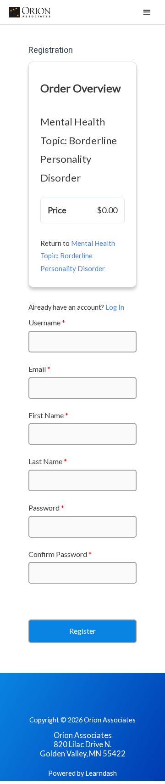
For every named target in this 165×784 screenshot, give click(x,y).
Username (46, 322)
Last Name (47, 461)
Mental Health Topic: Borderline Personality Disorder (77, 256)
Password (46, 507)
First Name (48, 415)
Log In (114, 307)
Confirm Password (60, 554)
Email (39, 368)
